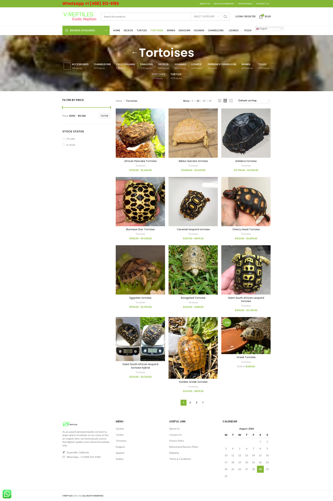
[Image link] (70, 423)
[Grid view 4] (231, 101)
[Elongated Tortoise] (193, 270)
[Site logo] (79, 16)
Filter (104, 115)
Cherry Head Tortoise (246, 229)
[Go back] (134, 52)
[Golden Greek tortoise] (193, 348)
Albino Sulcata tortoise (193, 161)
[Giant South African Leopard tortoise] (246, 270)
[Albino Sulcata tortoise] (193, 133)
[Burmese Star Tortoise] (140, 201)
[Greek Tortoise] (246, 335)
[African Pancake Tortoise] (140, 133)
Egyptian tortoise (140, 298)
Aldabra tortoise (246, 161)
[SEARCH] (225, 17)
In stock (70, 144)
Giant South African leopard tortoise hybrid (140, 365)
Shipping (174, 452)
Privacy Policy (176, 440)
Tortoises (140, 165)
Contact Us (175, 434)
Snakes (120, 458)
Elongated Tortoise (193, 298)
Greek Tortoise (246, 357)
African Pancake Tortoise (140, 161)
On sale (70, 138)
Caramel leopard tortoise (193, 229)
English (263, 28)
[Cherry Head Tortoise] (246, 201)
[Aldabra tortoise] (246, 133)
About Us (174, 428)
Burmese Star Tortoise (140, 229)
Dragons (120, 446)
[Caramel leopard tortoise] (193, 201)
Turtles (120, 434)
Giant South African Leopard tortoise (246, 299)
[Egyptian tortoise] (140, 270)
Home (119, 100)
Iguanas (120, 452)
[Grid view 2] (219, 101)
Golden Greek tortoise (193, 382)
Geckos (120, 428)
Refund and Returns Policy (183, 446)
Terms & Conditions (180, 458)
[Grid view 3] (225, 101)
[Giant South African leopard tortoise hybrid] (140, 339)
